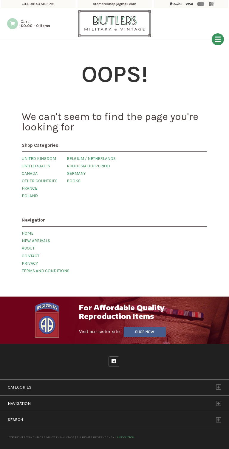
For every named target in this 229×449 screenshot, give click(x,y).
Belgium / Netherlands (91, 158)
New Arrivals (36, 240)
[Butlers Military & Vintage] (114, 36)
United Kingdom (39, 158)
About (28, 248)
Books (74, 180)
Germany (76, 173)
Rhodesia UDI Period (88, 166)
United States (36, 166)
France (29, 188)
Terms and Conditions (45, 270)
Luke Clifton (125, 437)
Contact (30, 255)
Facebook (114, 361)
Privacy (30, 263)
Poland (30, 195)
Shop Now (144, 332)
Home (27, 233)
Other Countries (40, 180)
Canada (30, 173)
